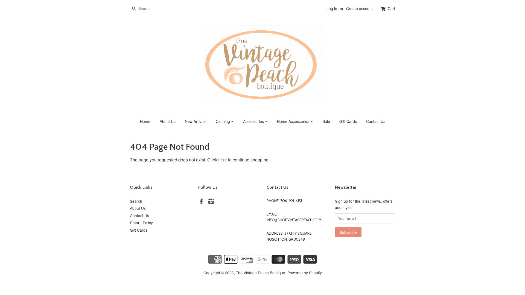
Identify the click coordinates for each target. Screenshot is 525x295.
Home (145, 121)
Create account (359, 8)
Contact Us (375, 121)
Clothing (223, 121)
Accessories (254, 121)
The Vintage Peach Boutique (260, 272)
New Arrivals (195, 121)
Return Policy (141, 222)
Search (136, 201)
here (222, 160)
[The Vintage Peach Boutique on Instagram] (211, 202)
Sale (326, 121)
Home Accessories (293, 121)
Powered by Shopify (304, 272)
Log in (331, 8)
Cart (391, 8)
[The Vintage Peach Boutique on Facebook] (201, 202)
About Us (168, 121)
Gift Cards (348, 121)
